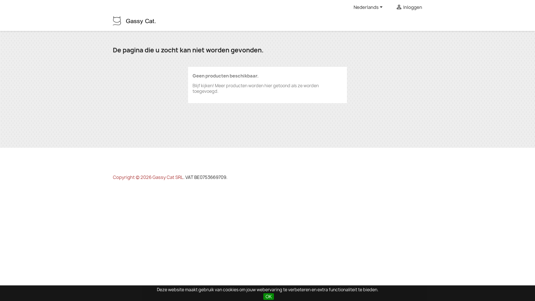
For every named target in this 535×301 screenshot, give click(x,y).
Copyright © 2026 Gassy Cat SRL (148, 177)
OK (269, 296)
